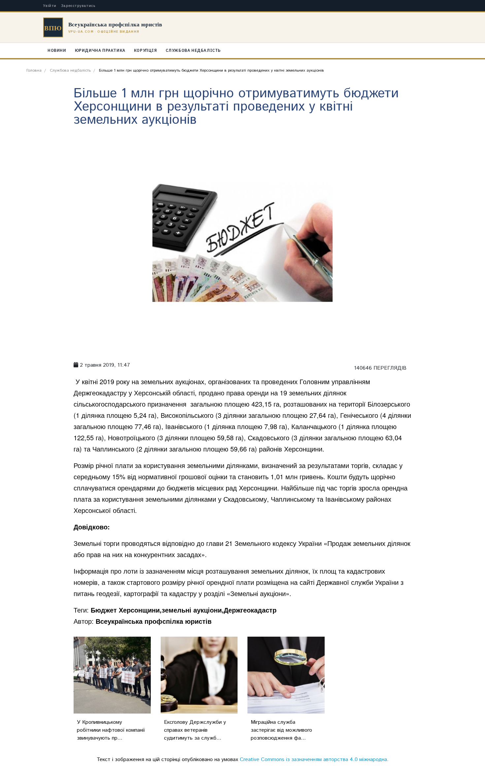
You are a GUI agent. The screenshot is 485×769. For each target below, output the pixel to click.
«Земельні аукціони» (258, 593)
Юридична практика (100, 50)
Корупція (145, 50)
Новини (57, 50)
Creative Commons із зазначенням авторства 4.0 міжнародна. (314, 759)
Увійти (49, 6)
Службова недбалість (193, 50)
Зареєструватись (78, 6)
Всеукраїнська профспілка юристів (153, 621)
